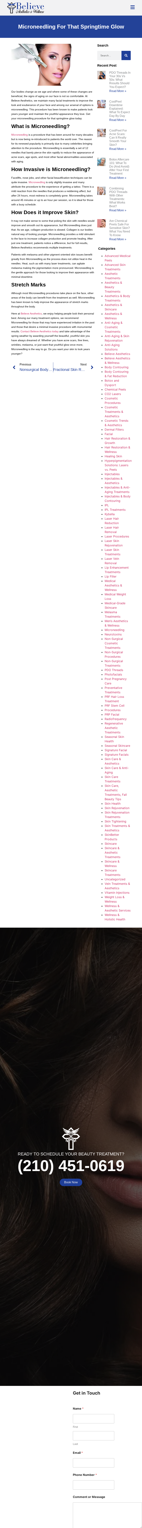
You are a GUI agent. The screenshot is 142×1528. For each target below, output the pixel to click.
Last (75, 1443)
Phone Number (85, 1475)
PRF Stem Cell (114, 705)
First (75, 1426)
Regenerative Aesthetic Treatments (114, 728)
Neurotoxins (113, 634)
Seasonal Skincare (117, 745)
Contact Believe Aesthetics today (40, 331)
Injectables (112, 474)
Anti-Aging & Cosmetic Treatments (113, 327)
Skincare (111, 843)
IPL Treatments (115, 509)
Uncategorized (115, 879)
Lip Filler (110, 576)
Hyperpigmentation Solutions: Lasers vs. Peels (118, 465)
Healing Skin (113, 456)
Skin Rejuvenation (117, 808)
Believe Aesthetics (31, 313)
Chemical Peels (115, 389)
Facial (109, 434)
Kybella (110, 514)
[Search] (126, 55)
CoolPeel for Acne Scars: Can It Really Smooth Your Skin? (118, 137)
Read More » (117, 91)
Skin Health (113, 803)
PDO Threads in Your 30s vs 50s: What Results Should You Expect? (120, 79)
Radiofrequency (116, 719)
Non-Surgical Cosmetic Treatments (114, 643)
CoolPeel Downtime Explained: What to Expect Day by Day (119, 108)
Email (78, 1453)
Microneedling (19, 134)
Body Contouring (117, 367)
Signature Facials (117, 754)
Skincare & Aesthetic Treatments (112, 852)
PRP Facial (112, 714)
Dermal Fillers (114, 429)
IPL (107, 505)
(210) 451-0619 (71, 1165)
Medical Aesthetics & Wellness (113, 585)
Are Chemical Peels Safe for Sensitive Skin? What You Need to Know (119, 228)
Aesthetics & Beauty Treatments (113, 287)
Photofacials (113, 674)
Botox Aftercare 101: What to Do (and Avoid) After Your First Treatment (119, 166)
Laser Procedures (117, 536)
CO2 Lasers (113, 394)
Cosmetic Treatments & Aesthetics (114, 411)
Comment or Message (89, 1497)
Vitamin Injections (117, 892)
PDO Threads (114, 670)
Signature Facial (116, 750)
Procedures (113, 710)
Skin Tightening (115, 821)
